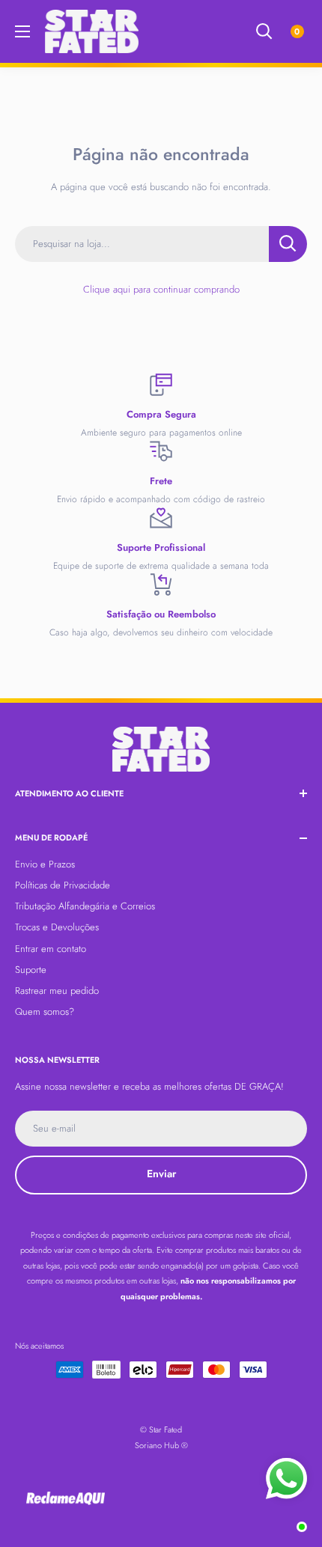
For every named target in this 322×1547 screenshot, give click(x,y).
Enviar (161, 1173)
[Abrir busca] (264, 31)
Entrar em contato (50, 949)
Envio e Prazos (45, 864)
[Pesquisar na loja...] (288, 244)
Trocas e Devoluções (57, 927)
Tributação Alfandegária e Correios (85, 906)
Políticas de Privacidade (62, 885)
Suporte (30, 969)
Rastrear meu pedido (57, 990)
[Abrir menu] (22, 31)
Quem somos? (44, 1011)
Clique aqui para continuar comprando (161, 289)
